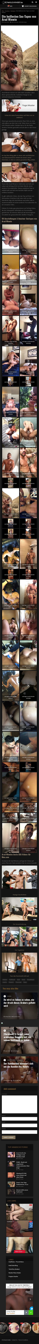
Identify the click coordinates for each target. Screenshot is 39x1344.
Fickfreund (12, 979)
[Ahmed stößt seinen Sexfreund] (11, 1191)
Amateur (7, 11)
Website (4, 1128)
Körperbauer (30, 979)
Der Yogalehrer (19, 950)
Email (3, 1122)
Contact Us (14, 1340)
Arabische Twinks (11, 1060)
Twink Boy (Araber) (14, 1269)
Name (4, 1115)
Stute (25, 982)
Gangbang (9, 1030)
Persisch (11, 982)
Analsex (5, 979)
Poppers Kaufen (13, 1276)
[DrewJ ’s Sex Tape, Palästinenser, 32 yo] (11, 1184)
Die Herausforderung (19, 924)
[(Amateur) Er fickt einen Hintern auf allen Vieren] (11, 1175)
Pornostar (18, 982)
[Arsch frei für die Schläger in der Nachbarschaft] (11, 1154)
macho (5, 982)
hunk (18, 979)
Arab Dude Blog (13, 1265)
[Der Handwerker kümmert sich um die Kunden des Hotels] (19, 1069)
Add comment (15, 22)
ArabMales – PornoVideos (16, 1262)
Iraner (23, 979)
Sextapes (13, 11)
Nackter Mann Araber (15, 1273)
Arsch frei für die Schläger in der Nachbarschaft (21, 1155)
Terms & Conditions (23, 1340)
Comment (4, 1094)
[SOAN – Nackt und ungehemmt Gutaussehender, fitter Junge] (11, 1164)
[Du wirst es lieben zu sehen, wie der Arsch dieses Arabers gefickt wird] (19, 1006)
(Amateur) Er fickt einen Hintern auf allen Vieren (21, 1175)
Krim (10, 6)
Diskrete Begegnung (30, 6)
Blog (3, 11)
